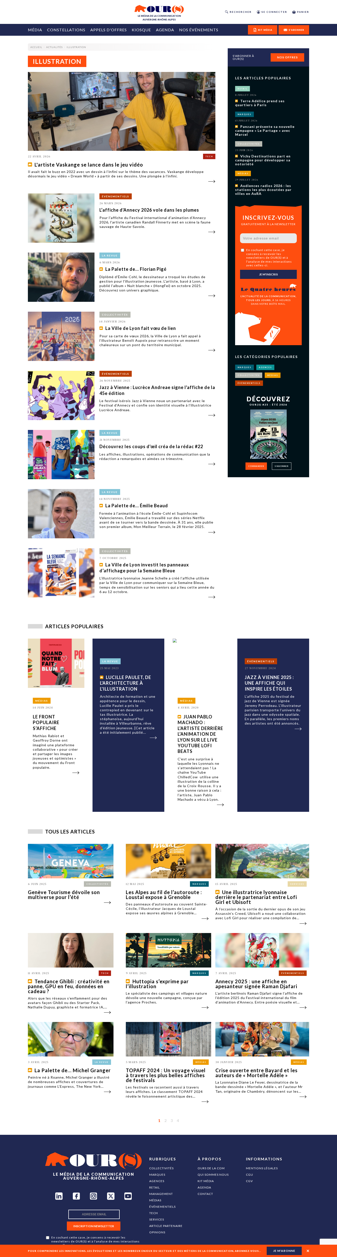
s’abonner (282, 466)
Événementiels (162, 1206)
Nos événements (198, 29)
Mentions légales (262, 1168)
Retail (154, 1187)
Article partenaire (166, 1226)
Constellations (66, 29)
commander (256, 466)
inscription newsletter (93, 1226)
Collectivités (161, 1168)
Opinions (157, 1232)
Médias (155, 1200)
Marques (157, 1174)
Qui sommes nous (213, 1174)
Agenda (165, 29)
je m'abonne (284, 1251)
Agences (156, 1181)
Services (156, 1219)
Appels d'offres (108, 29)
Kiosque (141, 29)
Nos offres (287, 57)
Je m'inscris (268, 274)
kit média (265, 30)
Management (161, 1194)
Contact (205, 1194)
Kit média (206, 1181)
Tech (153, 1213)
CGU (249, 1174)
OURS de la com (211, 1168)
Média (35, 29)
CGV (249, 1181)
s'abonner (296, 30)
